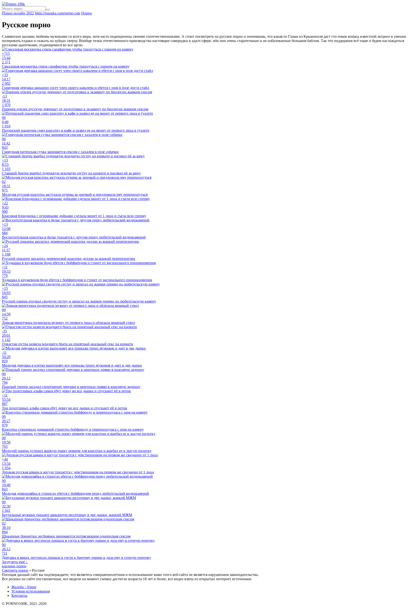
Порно (86, 13)
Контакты (19, 595)
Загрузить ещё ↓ (15, 562)
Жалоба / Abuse (23, 587)
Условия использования (30, 591)
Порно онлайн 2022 (18, 13)
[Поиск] (48, 9)
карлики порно (14, 566)
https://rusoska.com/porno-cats (57, 13)
